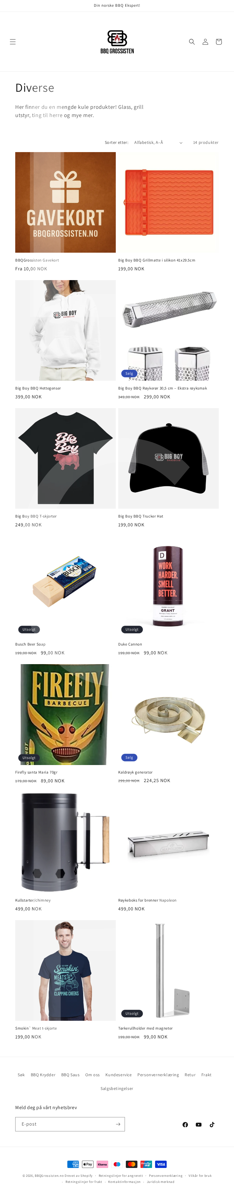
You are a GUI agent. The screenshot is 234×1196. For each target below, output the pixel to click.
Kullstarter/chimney (33, 900)
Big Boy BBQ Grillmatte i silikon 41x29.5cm (156, 260)
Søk (21, 1074)
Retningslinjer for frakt (84, 1182)
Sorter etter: (116, 142)
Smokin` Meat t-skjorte (36, 1028)
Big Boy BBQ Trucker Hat (140, 516)
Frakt (206, 1074)
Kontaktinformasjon (124, 1182)
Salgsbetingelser (117, 1088)
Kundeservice (118, 1074)
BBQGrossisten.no (49, 1175)
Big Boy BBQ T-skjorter (35, 516)
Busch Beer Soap (30, 644)
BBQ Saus (70, 1074)
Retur (190, 1074)
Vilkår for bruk (200, 1175)
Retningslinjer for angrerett (121, 1175)
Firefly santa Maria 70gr (36, 772)
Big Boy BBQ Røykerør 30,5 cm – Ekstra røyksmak (162, 388)
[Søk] (192, 41)
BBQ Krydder (43, 1074)
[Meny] (13, 41)
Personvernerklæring (158, 1074)
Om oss (92, 1074)
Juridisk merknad (161, 1182)
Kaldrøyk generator (135, 772)
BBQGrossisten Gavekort (37, 260)
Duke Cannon (130, 644)
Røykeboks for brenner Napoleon (147, 900)
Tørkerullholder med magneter (145, 1028)
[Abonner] (118, 1124)
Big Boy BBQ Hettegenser (38, 388)
